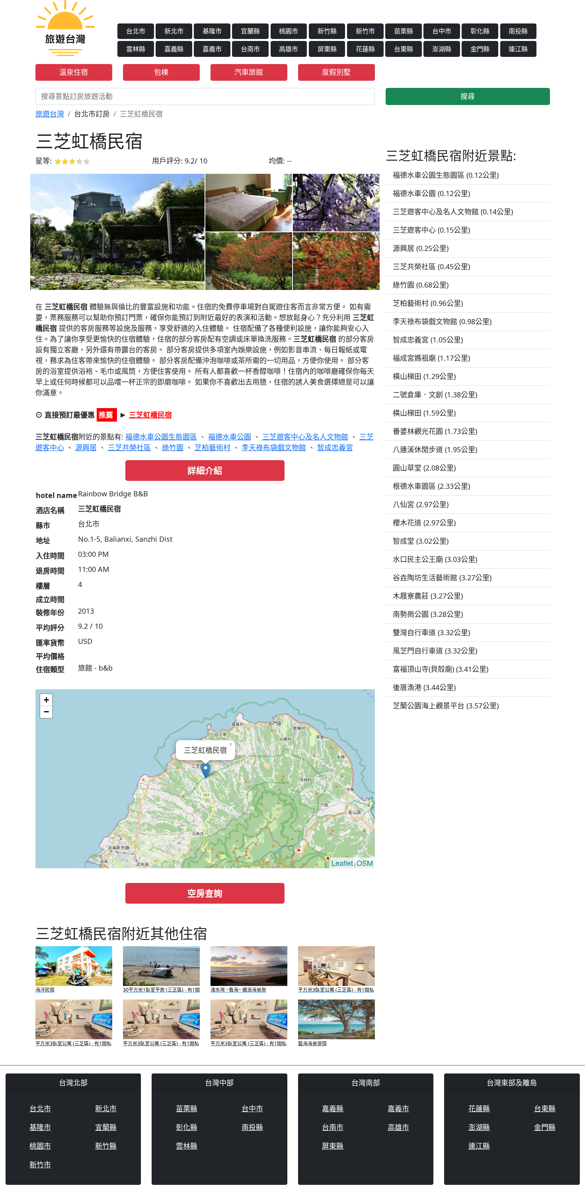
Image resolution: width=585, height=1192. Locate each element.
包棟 (161, 72)
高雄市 (288, 49)
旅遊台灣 (49, 114)
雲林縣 (135, 49)
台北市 (135, 31)
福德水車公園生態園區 (161, 436)
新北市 (173, 31)
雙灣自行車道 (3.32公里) (431, 632)
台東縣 (403, 49)
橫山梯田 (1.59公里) (424, 413)
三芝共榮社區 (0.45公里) (431, 266)
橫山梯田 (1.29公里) (424, 376)
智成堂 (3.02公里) (420, 541)
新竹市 (365, 31)
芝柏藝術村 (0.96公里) (428, 303)
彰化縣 (479, 31)
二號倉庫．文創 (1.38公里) (435, 394)
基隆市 (212, 31)
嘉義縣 (173, 49)
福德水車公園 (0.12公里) (431, 193)
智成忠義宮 (335, 447)
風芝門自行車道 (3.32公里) (435, 650)
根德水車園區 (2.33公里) (431, 486)
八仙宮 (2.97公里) (420, 504)
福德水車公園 (229, 436)
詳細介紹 (204, 470)
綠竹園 (172, 447)
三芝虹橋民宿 (150, 415)
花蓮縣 (365, 49)
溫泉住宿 (73, 72)
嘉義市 (212, 49)
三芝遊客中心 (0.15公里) (431, 230)
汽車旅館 (248, 72)
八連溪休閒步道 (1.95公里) (435, 449)
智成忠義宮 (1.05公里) (428, 339)
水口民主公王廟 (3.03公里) (435, 559)
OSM (365, 863)
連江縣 (518, 49)
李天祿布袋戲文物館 (274, 447)
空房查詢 (204, 893)
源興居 (86, 447)
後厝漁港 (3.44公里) (424, 687)
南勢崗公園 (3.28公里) (428, 614)
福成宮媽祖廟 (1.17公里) (431, 358)
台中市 (441, 31)
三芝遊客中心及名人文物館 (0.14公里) (453, 211)
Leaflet (342, 863)
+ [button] (46, 700)
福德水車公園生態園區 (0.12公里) (446, 175)
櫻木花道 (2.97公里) (424, 522)
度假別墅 (336, 72)
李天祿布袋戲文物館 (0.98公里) (442, 321)
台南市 (250, 49)
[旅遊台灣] (65, 27)
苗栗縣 (403, 31)
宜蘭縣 (250, 31)
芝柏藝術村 (212, 447)
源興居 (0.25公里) (420, 248)
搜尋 (467, 96)
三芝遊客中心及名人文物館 (305, 436)
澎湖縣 (441, 49)
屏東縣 (327, 49)
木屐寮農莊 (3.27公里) (428, 596)
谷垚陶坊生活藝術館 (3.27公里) (442, 577)
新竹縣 (327, 31)
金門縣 (479, 49)
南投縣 (518, 31)
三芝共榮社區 (129, 447)
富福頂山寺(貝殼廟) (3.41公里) (440, 669)
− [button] (46, 712)
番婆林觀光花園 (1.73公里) (435, 431)
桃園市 (288, 31)
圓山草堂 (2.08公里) (424, 468)
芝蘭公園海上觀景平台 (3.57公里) (446, 705)
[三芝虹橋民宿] (117, 231)
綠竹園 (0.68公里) (420, 285)
